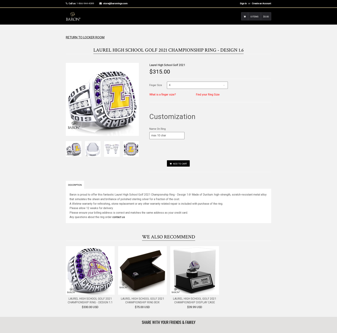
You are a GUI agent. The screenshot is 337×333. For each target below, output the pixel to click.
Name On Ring (157, 128)
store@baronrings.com (115, 3)
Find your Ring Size (208, 94)
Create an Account (261, 3)
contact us (118, 217)
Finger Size (155, 85)
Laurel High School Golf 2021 (167, 65)
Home (69, 31)
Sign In (243, 3)
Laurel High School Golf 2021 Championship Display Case (194, 300)
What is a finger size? (162, 94)
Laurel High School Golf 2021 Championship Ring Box (142, 300)
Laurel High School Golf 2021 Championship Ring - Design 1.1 (90, 300)
